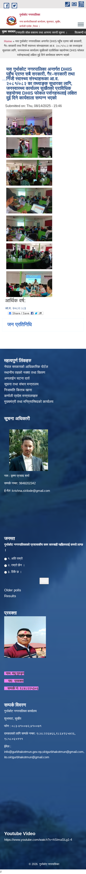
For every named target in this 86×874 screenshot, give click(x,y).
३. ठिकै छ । (15, 571)
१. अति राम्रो (15, 558)
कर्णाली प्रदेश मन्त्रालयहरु (21, 396)
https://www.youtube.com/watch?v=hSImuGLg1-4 (38, 839)
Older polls (12, 590)
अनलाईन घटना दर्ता (17, 378)
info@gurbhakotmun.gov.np (23, 751)
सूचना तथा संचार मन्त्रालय (21, 384)
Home (8, 41)
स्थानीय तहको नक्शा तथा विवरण (25, 373)
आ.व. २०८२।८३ (15, 308)
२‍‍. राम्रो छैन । (16, 565)
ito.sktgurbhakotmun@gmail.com (26, 757)
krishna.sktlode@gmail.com (31, 490)
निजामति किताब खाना (18, 390)
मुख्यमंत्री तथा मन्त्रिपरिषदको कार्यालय (29, 402)
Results (10, 596)
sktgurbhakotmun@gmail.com (62, 751)
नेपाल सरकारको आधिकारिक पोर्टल (26, 367)
